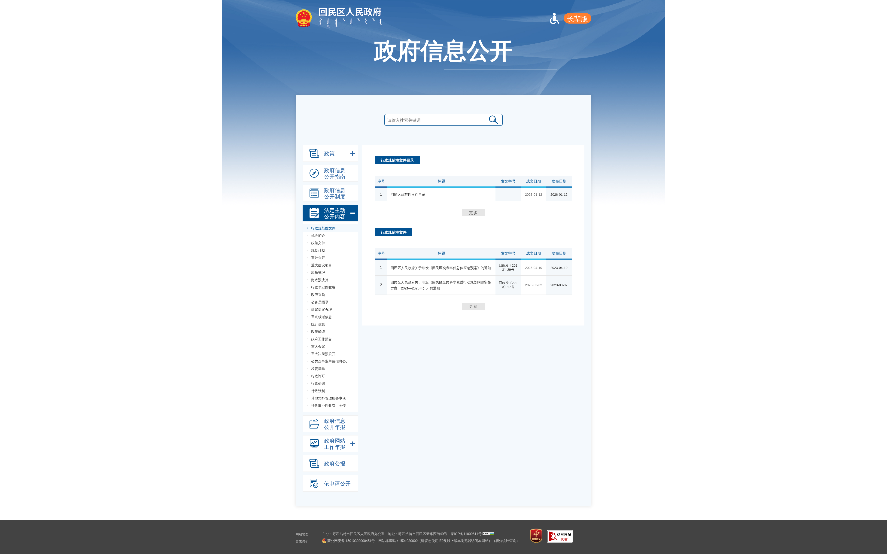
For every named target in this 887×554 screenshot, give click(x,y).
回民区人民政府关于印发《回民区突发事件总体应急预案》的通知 (441, 267)
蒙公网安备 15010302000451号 (351, 540)
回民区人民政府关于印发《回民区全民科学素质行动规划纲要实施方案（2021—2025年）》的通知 (441, 285)
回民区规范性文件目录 (408, 194)
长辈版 (577, 18)
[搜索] (493, 119)
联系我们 (302, 541)
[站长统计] (488, 533)
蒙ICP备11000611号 (466, 533)
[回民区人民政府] (344, 27)
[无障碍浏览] (554, 18)
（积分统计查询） (506, 540)
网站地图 (302, 534)
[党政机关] (536, 536)
